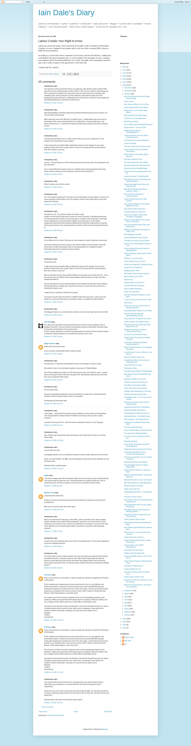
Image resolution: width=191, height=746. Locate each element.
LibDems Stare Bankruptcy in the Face (137, 391)
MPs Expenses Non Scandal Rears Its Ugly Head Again (137, 180)
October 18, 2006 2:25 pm (53, 568)
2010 (125, 73)
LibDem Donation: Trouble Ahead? (136, 176)
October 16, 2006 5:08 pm (53, 315)
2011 (125, 70)
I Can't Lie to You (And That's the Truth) (137, 300)
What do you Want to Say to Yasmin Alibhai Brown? (136, 403)
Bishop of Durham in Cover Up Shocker (138, 480)
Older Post (108, 712)
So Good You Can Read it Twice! (135, 334)
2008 (125, 79)
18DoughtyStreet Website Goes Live (137, 413)
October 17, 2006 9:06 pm (53, 546)
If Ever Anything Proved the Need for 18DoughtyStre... (137, 249)
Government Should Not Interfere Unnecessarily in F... (135, 343)
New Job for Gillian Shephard (134, 209)
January (127, 615)
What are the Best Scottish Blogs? (136, 168)
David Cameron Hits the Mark (134, 519)
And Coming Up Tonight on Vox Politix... (138, 319)
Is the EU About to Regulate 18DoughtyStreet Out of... (134, 314)
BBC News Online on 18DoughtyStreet (137, 483)
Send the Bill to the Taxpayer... (134, 286)
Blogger (105, 729)
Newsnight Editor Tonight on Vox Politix (138, 311)
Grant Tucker (129, 637)
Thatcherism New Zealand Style (135, 394)
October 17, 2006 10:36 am (53, 509)
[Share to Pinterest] (77, 74)
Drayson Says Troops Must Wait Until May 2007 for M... (137, 325)
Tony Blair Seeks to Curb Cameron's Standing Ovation (137, 510)
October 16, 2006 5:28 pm (53, 354)
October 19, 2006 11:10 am (53, 620)
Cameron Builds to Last (132, 569)
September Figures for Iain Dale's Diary (138, 449)
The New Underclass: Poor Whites (136, 162)
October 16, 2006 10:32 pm (53, 440)
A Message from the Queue (133, 550)
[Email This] (68, 74)
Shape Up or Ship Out (132, 489)
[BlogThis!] (70, 74)
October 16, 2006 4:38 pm (53, 230)
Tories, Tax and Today (131, 292)
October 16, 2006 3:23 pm (53, 153)
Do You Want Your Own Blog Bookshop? (138, 124)
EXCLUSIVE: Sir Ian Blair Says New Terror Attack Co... (136, 445)
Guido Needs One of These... (134, 537)
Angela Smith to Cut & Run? (134, 283)
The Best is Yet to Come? (133, 497)
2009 (125, 76)
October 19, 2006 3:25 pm (53, 703)
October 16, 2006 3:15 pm (53, 129)
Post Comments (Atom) (56, 715)
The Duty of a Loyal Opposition (135, 118)
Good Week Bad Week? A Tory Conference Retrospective (135, 453)
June (126, 600)
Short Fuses (128, 280)
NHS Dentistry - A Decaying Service (136, 419)
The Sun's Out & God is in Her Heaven (137, 146)
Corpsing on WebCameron (133, 566)
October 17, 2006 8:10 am (53, 486)
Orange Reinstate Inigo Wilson (135, 410)
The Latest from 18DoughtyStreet (135, 433)
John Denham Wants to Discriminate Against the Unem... (137, 205)
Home (76, 712)
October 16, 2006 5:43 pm (53, 380)
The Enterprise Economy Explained (136, 140)
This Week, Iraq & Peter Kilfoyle (135, 385)
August (127, 593)
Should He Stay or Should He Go (135, 382)
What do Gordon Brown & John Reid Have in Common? (137, 221)
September (128, 591)
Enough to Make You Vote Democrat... (137, 165)
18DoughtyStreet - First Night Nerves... (137, 416)
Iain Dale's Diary (66, 12)
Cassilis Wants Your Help (133, 365)
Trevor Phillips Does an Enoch (135, 261)
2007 (125, 82)
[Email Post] (63, 74)
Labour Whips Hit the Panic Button (136, 107)
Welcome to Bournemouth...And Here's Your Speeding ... (137, 586)
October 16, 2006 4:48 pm (53, 252)
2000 (125, 628)
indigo (46, 475)
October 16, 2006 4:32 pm (53, 204)
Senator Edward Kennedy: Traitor (136, 237)
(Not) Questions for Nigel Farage (135, 115)
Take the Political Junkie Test (134, 357)
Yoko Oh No (128, 303)
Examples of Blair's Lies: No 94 (135, 379)
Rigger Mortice (49, 343)
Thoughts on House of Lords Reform (137, 240)
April (126, 606)
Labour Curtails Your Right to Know (136, 322)
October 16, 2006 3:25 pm (53, 174)
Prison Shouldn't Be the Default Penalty (138, 430)
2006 (125, 85)
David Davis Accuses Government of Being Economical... (137, 306)
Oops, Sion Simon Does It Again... (136, 388)
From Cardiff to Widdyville (133, 289)
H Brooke (47, 575)
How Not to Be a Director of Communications (133, 195)
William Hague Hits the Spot (134, 577)
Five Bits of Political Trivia (133, 159)
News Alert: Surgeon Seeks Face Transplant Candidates (135, 216)
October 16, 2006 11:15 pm (53, 468)
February (127, 612)
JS (126, 644)
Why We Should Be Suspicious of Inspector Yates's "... (136, 190)
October (127, 94)
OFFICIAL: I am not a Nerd (133, 258)
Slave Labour (129, 101)
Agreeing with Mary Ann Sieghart (135, 462)
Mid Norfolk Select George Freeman (136, 273)
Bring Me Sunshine (131, 441)
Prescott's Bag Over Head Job (134, 212)
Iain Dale (128, 641)
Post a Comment (47, 707)
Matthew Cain (49, 493)
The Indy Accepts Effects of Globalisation (138, 371)
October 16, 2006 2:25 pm (53, 103)
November (128, 91)
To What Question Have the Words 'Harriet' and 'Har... (136, 136)
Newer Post (43, 712)
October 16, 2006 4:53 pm (53, 302)
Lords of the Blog (130, 143)
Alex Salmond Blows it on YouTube (136, 104)
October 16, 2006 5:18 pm (53, 336)
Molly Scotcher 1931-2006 (133, 276)
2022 (125, 67)
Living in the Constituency (133, 267)
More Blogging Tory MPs (132, 234)
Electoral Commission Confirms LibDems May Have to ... (135, 330)
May (126, 603)
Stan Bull (47, 322)
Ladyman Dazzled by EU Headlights (137, 407)
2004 (125, 622)
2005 (125, 619)
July (126, 597)
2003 (125, 625)
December (128, 88)
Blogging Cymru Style (131, 270)
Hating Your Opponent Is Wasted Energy (138, 264)
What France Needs (131, 121)
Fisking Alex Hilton (130, 368)
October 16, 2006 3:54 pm (53, 187)
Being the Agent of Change (133, 486)
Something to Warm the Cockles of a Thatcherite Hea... (137, 361)
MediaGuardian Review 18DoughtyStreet (132, 131)
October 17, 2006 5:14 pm (53, 531)
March (126, 609)
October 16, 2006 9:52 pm (53, 425)
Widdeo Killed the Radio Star (134, 553)
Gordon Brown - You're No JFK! (135, 127)
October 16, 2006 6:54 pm (53, 404)
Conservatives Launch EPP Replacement (133, 546)
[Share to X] (72, 74)
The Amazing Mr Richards (133, 427)
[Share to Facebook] (75, 74)
